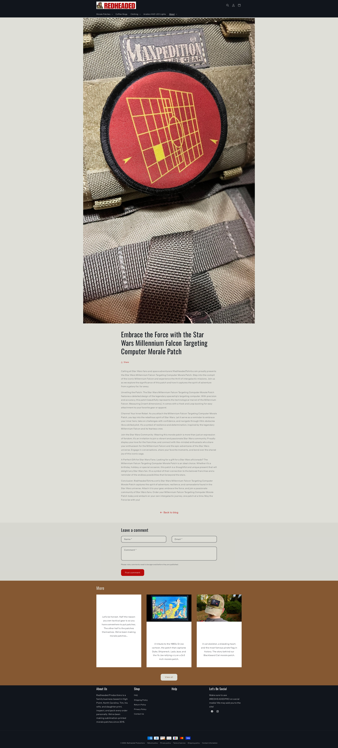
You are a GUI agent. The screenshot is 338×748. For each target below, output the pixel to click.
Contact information (209, 743)
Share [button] (126, 362)
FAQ (136, 695)
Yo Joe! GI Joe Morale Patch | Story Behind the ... (169, 632)
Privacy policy (165, 743)
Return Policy (140, 704)
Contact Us (139, 714)
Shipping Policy (141, 700)
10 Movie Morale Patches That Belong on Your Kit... (119, 605)
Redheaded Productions (136, 743)
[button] (104, 14)
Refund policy (152, 743)
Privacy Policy (140, 709)
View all (169, 677)
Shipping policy (194, 743)
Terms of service (179, 743)
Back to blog (171, 512)
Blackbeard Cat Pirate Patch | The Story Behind (219, 632)
